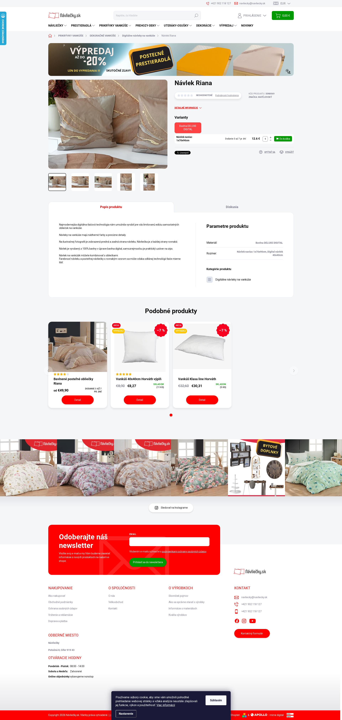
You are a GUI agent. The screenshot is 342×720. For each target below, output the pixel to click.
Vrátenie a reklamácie (60, 614)
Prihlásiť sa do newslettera (148, 562)
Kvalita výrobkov (178, 614)
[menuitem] (58, 25)
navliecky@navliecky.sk (254, 597)
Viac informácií (166, 705)
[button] (270, 137)
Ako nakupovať (56, 595)
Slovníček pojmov (178, 595)
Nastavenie (126, 713)
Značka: (260, 97)
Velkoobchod (115, 602)
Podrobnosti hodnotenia (227, 95)
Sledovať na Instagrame (174, 507)
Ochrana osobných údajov (62, 608)
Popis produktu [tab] (111, 207)
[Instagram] (244, 620)
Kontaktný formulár (252, 633)
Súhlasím (216, 700)
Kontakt (112, 608)
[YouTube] (252, 620)
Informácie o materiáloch (183, 608)
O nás (111, 595)
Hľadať (196, 15)
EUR (283, 3)
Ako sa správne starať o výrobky (186, 602)
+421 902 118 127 (251, 604)
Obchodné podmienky (60, 602)
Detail (77, 399)
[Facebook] (237, 620)
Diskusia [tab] (232, 207)
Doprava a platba (57, 621)
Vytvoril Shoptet (231, 715)
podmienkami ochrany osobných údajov (184, 551)
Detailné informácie (186, 108)
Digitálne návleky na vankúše (233, 279)
